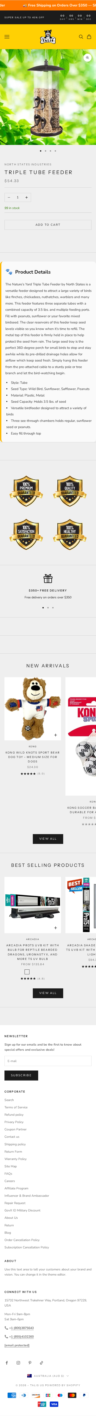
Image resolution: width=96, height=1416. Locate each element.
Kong (33, 746)
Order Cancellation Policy (22, 1240)
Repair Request (14, 1203)
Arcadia (32, 939)
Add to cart (48, 225)
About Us (11, 1218)
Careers (9, 1181)
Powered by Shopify (63, 1385)
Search (9, 1100)
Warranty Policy (15, 1159)
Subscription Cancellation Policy (26, 1247)
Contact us (11, 1137)
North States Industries (28, 164)
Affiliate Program (16, 1188)
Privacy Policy (13, 1122)
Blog (7, 1233)
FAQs (8, 1174)
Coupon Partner (15, 1129)
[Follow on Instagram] (18, 1363)
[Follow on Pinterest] (30, 1363)
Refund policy (13, 1115)
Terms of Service (15, 1107)
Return (9, 1225)
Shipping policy (15, 1144)
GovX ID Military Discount (22, 1210)
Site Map (10, 1166)
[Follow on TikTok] (41, 1363)
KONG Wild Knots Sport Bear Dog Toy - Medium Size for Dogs (33, 757)
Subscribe (21, 1075)
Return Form (13, 1152)
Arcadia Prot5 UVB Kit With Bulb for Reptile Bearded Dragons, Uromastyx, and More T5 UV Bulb (32, 952)
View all (48, 839)
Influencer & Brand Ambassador (26, 1196)
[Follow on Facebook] (6, 1363)
